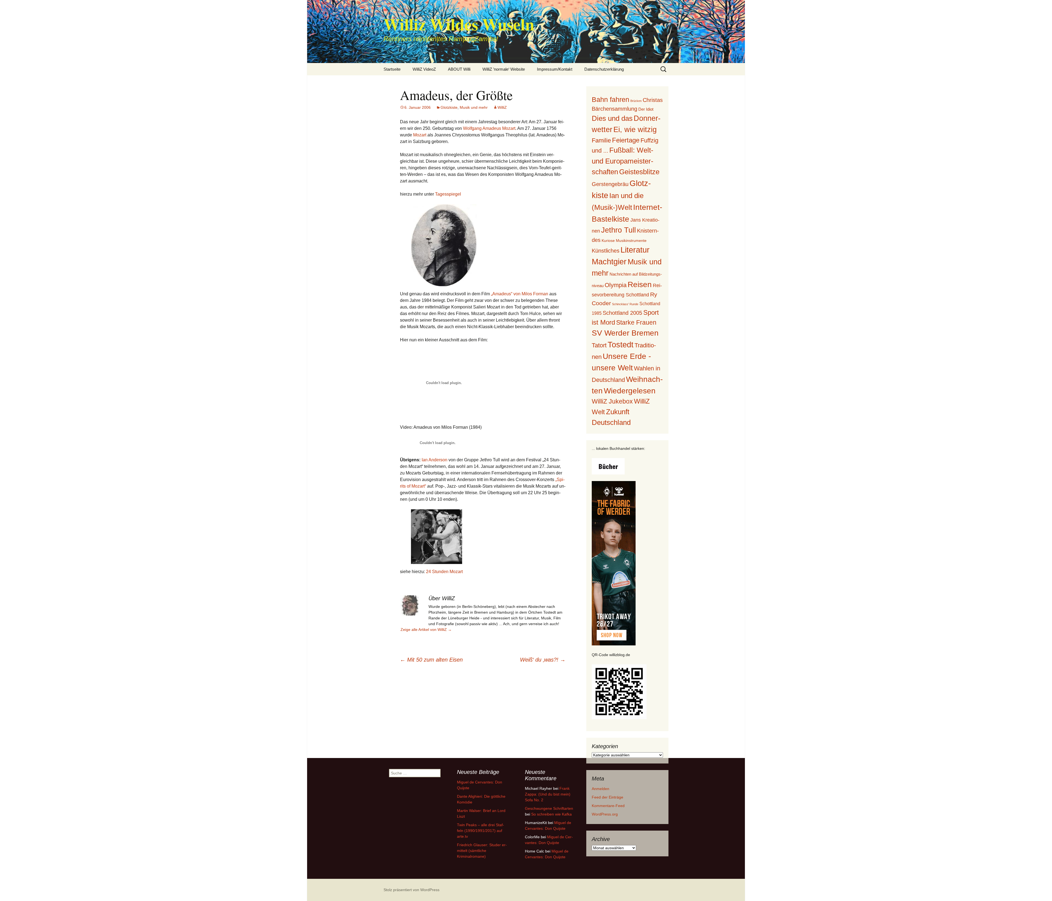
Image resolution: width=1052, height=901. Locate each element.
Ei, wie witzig (635, 129)
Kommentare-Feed (608, 805)
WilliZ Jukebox (612, 401)
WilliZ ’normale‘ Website (503, 69)
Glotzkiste (449, 107)
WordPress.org (605, 814)
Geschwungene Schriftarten (549, 808)
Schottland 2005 (622, 313)
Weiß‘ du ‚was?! (542, 660)
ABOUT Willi (459, 69)
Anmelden (600, 788)
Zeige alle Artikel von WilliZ (426, 629)
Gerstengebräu (610, 184)
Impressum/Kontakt (554, 69)
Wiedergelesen (630, 391)
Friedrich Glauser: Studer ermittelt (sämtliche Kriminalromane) (482, 851)
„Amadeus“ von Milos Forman (519, 293)
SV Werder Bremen (625, 333)
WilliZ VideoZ (424, 69)
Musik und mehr (474, 107)
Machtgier (609, 261)
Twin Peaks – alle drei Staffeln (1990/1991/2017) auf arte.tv (480, 831)
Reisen (640, 284)
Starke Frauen (636, 322)
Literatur (635, 249)
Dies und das (612, 118)
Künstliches (605, 251)
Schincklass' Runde (625, 304)
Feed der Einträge (607, 797)
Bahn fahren (610, 99)
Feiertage (625, 140)
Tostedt (620, 344)
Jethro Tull (618, 230)
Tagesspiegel (448, 194)
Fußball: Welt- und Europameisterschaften (622, 161)
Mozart (419, 135)
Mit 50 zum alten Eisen (431, 660)
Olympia (616, 285)
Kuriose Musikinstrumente (624, 240)
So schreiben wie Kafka (551, 814)
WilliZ (502, 107)
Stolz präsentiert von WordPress (411, 890)
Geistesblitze (639, 172)
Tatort (599, 345)
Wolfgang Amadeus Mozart (489, 128)
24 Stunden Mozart (444, 571)
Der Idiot (645, 109)
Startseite (392, 69)
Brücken (636, 100)
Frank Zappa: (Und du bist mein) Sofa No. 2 (547, 794)
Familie (601, 140)
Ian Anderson (434, 459)
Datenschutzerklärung (604, 69)
